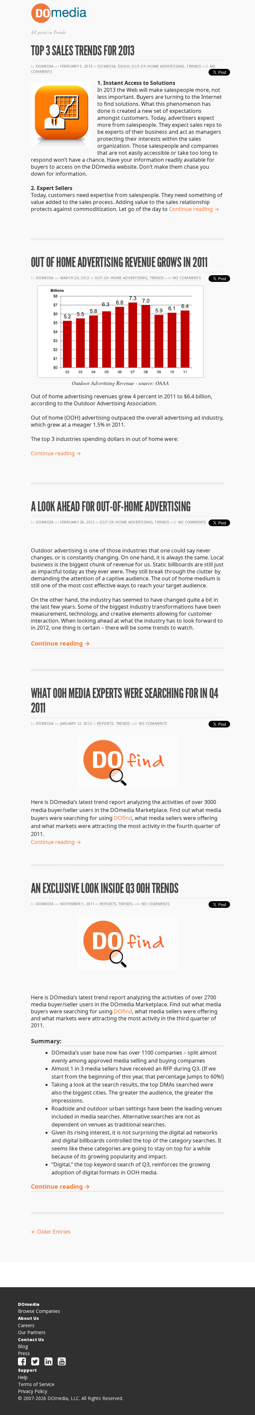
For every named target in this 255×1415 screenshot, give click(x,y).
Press (24, 1353)
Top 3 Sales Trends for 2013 (82, 51)
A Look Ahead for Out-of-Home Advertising (111, 506)
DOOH (123, 66)
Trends (194, 66)
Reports (105, 723)
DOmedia (107, 66)
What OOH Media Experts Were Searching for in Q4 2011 (124, 701)
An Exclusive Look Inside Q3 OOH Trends (105, 888)
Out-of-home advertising (157, 66)
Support (27, 1370)
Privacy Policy (32, 1391)
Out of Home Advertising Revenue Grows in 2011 (119, 262)
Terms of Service (36, 1384)
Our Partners (31, 1332)
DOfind (123, 818)
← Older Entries (50, 1231)
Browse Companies (39, 1311)
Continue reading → (194, 209)
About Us (28, 1318)
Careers (26, 1325)
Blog (23, 1346)
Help (23, 1377)
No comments (187, 277)
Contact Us (31, 1339)
